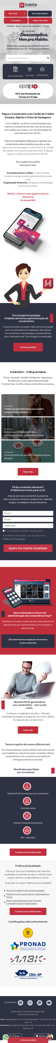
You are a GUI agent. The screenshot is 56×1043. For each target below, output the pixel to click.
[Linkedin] (39, 1003)
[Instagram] (30, 1003)
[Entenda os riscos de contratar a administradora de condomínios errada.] (28, 428)
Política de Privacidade (14, 539)
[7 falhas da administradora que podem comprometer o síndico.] (28, 405)
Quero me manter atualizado (28, 548)
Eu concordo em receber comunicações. (24, 531)
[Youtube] (49, 1003)
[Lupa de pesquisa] (48, 58)
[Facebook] (20, 1003)
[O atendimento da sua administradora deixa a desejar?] (28, 451)
